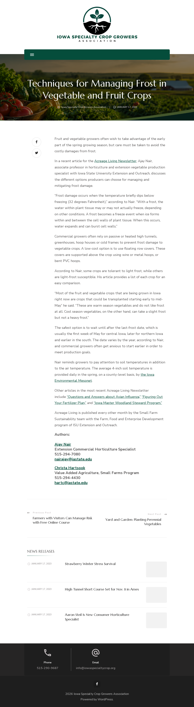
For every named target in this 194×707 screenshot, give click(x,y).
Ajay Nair (63, 444)
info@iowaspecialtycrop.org (95, 668)
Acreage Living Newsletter (115, 161)
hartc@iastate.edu (71, 482)
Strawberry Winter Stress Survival (90, 564)
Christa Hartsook (70, 467)
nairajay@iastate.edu (73, 459)
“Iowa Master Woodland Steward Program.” (128, 403)
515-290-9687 (47, 668)
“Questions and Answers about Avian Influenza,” (104, 397)
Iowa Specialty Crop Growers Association (83, 107)
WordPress (105, 699)
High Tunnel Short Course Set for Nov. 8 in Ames (102, 589)
